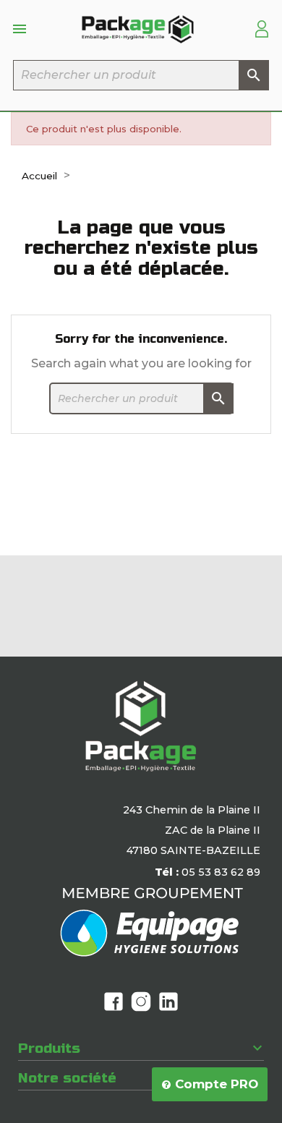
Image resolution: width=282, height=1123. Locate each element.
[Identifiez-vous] (261, 28)
